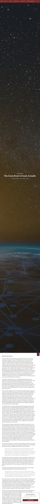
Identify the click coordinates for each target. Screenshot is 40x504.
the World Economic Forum (27, 390)
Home (2, 1)
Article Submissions (30, 1)
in (18, 364)
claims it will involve (25, 369)
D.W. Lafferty (16, 178)
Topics (10, 1)
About (6, 1)
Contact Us (22, 1)
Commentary (20, 173)
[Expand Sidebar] (38, 354)
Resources (16, 1)
